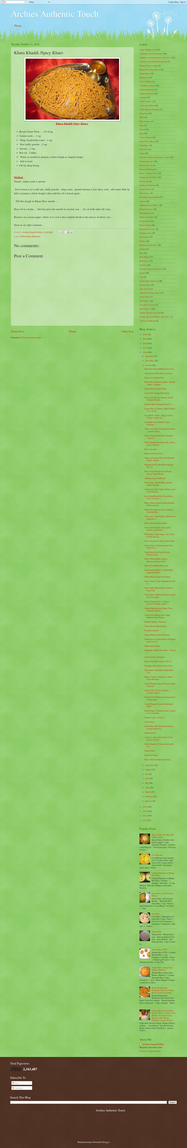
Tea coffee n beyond (147, 304)
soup (141, 276)
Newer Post (17, 331)
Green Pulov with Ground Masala (162, 894)
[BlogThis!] (63, 232)
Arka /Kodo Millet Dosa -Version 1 (158, 373)
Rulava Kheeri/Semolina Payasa (157, 759)
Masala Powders (146, 209)
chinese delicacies (147, 93)
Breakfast (143, 77)
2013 (145, 815)
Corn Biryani (157, 855)
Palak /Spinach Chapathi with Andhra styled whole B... (159, 443)
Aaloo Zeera (149, 721)
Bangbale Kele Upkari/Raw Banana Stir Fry (158, 465)
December (149, 356)
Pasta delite (144, 237)
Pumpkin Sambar (151, 630)
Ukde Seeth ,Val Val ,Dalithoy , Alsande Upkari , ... (156, 691)
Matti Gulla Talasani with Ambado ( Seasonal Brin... (159, 510)
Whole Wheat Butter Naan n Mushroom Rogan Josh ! (155, 560)
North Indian (145, 221)
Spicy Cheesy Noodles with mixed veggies (163, 836)
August (148, 769)
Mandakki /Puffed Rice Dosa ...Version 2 (160, 651)
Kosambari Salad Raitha (149, 197)
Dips (141, 125)
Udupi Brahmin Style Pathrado (157, 634)
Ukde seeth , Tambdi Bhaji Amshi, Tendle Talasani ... (158, 483)
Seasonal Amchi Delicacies (150, 269)
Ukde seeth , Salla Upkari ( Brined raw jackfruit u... (160, 517)
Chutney (143, 97)
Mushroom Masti (146, 217)
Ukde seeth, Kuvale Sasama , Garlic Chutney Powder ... (158, 398)
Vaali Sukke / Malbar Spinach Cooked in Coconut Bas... (159, 595)
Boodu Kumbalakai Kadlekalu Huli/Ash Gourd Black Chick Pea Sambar (163, 990)
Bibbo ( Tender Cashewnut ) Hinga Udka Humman (158, 678)
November (149, 360)
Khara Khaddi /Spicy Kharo (155, 523)
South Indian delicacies (149, 281)
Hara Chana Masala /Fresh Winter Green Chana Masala (158, 472)
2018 (145, 343)
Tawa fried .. (144, 300)
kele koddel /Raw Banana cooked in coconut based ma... (158, 727)
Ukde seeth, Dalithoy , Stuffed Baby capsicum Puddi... (158, 571)
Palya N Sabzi (145, 225)
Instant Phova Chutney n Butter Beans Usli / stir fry (159, 409)
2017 (145, 348)
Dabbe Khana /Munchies (30, 236)
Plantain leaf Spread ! (148, 245)
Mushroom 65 (150, 732)
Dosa (142, 129)
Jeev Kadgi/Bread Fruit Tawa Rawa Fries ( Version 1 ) (158, 497)
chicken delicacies (147, 89)
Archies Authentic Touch (55, 13)
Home (18, 26)
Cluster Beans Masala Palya (155, 626)
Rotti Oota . (144, 261)
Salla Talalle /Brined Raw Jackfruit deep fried (158, 589)
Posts (16, 1083)
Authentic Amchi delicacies (151, 53)
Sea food (143, 265)
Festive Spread (145, 137)
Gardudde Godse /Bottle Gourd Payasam (157, 423)
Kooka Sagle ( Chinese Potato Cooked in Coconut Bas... (159, 712)
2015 (145, 806)
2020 (145, 334)
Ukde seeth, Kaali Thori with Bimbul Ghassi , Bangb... (159, 459)
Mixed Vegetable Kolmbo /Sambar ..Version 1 (158, 436)
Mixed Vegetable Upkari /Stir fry (157, 661)
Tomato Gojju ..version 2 (154, 717)
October (148, 365)
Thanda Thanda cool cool (150, 312)
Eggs (141, 133)
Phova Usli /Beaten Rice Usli (156, 565)
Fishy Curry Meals (147, 141)
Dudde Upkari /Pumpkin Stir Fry (157, 404)
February (149, 796)
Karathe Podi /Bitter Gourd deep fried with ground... (159, 698)
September (149, 765)
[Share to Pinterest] (71, 232)
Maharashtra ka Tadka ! (149, 205)
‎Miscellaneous (145, 213)
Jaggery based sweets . (148, 177)
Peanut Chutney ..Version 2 (155, 621)
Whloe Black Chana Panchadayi (157, 576)
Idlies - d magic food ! (148, 173)
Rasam (142, 249)
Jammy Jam (144, 181)
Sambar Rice (149, 750)
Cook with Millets (147, 105)
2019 (145, 338)
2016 (145, 352)
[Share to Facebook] (68, 232)
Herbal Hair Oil (146, 165)
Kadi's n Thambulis (147, 185)
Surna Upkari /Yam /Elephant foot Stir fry (160, 582)
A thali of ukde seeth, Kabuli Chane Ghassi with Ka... (158, 738)
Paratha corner (145, 233)
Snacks (142, 272)
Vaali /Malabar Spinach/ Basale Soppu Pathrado (159, 684)
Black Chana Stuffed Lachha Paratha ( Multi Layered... (159, 504)
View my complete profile (150, 1051)
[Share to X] (65, 232)
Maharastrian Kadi (152, 646)
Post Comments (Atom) (31, 337)
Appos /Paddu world (148, 49)
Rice (141, 253)
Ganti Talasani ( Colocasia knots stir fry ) (158, 745)
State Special (145, 288)
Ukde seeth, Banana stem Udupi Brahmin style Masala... (157, 616)
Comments (18, 1088)
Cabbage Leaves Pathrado (154, 478)
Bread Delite (145, 73)
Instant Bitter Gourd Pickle (155, 388)
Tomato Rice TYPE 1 (160, 949)
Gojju (142, 153)
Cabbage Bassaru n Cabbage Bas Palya (163, 874)
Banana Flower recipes (149, 65)
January (148, 801)
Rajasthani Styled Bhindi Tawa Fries (159, 368)
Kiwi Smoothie (150, 449)
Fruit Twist (144, 149)
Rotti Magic (144, 256)
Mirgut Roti (156, 931)
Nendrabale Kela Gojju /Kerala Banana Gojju (157, 553)
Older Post (128, 331)
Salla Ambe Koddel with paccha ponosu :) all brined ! (157, 528)
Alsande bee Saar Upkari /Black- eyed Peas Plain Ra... (159, 490)
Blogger (106, 1142)
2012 (145, 820)
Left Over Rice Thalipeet (154, 657)
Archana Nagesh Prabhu (153, 1044)
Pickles (142, 241)
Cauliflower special (147, 85)
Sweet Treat (144, 296)
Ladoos (142, 201)
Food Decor (144, 145)
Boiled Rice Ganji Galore (150, 69)
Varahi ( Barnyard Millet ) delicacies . (155, 316)
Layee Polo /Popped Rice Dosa (156, 393)
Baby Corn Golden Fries (154, 377)
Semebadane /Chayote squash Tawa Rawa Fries (158, 546)
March (148, 791)
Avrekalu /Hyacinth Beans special (153, 61)
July (147, 774)
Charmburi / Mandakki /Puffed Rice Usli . (158, 671)
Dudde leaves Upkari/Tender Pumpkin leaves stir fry (159, 640)
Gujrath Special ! (146, 161)
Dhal (141, 117)
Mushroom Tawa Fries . (153, 453)
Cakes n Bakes (145, 81)
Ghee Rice (156, 913)
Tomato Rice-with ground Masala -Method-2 (162, 968)
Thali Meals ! (145, 308)
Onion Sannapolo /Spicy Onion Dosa (159, 541)
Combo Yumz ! (146, 101)
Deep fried (144, 113)
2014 (145, 811)
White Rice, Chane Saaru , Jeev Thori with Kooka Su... (159, 535)
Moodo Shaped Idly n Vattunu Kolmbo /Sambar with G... (156, 602)
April (147, 787)
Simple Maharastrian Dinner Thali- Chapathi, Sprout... (158, 609)
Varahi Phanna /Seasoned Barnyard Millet (158, 705)
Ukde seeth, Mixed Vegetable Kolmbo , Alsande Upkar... (159, 430)
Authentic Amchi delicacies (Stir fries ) (155, 57)
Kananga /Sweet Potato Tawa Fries (158, 665)
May (147, 783)
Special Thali (145, 284)
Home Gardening (147, 169)
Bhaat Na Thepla (151, 755)
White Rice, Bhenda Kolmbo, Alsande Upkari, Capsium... (159, 383)
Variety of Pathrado (147, 320)
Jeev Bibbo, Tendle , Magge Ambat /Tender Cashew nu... (158, 416)
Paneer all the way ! (147, 229)
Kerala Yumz (145, 189)
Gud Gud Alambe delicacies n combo (155, 157)
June (147, 778)
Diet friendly (145, 121)
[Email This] (60, 232)
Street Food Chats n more (150, 292)
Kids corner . (145, 193)
